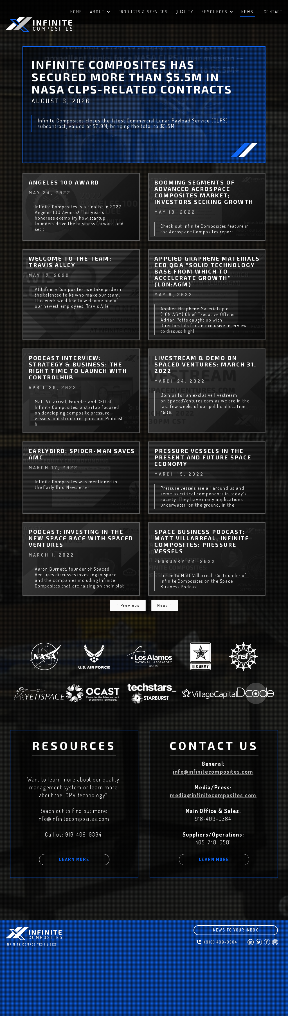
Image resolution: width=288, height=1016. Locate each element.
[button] (100, 12)
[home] (48, 24)
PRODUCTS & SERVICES (143, 11)
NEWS (247, 11)
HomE (76, 11)
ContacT (273, 11)
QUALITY (185, 11)
